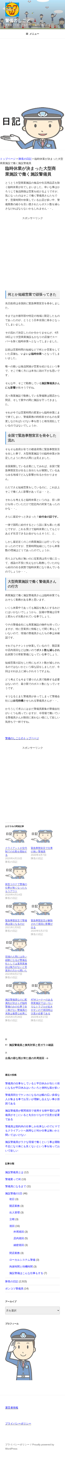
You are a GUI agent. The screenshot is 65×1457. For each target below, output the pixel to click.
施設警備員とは (14, 1172)
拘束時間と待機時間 (21, 1266)
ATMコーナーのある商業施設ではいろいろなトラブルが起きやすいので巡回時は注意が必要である (42, 1006)
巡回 (12, 1225)
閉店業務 (14, 1253)
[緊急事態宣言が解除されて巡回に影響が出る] (42, 908)
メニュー (34, 33)
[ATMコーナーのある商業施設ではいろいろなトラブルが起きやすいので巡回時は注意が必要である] (42, 988)
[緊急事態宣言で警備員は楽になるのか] (16, 908)
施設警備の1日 (13, 1193)
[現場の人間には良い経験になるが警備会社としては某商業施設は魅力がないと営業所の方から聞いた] (16, 945)
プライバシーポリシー (18, 1423)
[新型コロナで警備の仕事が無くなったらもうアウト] (16, 872)
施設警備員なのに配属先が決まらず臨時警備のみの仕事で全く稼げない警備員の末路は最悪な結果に (16, 1006)
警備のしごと (18, 20)
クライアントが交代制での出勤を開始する (16, 851)
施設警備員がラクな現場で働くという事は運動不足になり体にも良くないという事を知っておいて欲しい (32, 1146)
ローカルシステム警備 (22, 1259)
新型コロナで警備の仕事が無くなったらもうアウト (16, 887)
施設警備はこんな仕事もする (26, 1273)
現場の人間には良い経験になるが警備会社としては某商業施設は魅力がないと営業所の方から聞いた (16, 963)
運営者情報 (11, 1407)
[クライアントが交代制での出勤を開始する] (16, 836)
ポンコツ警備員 (14, 1288)
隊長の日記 (11, 1281)
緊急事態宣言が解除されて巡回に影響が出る (42, 924)
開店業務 (14, 1205)
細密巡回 (19, 1245)
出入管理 (14, 1212)
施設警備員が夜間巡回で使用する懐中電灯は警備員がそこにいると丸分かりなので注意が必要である (32, 1115)
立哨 (12, 1219)
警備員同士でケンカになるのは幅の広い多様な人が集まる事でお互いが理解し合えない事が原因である (32, 1099)
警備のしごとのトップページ (22, 738)
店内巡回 (19, 1238)
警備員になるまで (15, 1186)
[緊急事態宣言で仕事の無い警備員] (42, 836)
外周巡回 (19, 1231)
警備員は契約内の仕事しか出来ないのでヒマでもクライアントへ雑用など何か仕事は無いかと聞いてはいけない (32, 1130)
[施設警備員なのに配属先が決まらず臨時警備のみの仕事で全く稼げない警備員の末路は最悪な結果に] (16, 988)
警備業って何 (13, 1179)
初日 (12, 1199)
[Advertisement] (32, 72)
